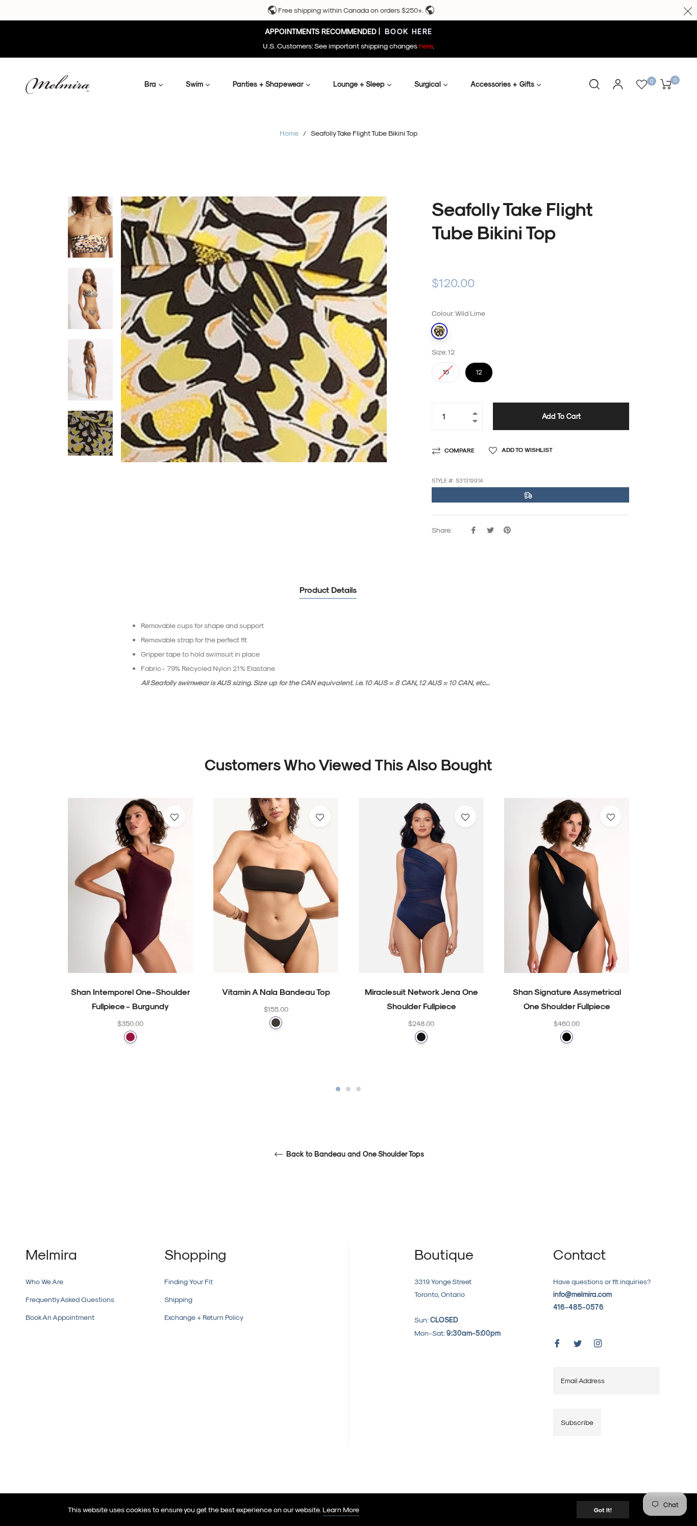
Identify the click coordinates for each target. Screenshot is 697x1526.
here (426, 45)
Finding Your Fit (188, 1281)
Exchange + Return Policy (203, 1317)
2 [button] (348, 1089)
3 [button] (358, 1089)
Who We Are (44, 1281)
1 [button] (338, 1089)
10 (446, 369)
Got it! (603, 1509)
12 (479, 369)
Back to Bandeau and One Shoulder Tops (354, 1154)
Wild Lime (439, 331)
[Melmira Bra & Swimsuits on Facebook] (557, 1342)
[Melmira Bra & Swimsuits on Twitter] (578, 1342)
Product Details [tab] (328, 589)
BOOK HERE (407, 31)
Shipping (178, 1299)
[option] (130, 941)
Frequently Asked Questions (70, 1299)
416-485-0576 (578, 1307)
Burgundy (130, 1037)
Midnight (421, 1037)
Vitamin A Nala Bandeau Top (276, 991)
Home (289, 133)
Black (566, 1037)
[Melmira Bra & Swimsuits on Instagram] (598, 1342)
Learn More (340, 1509)
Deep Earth (275, 1022)
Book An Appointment (60, 1317)
